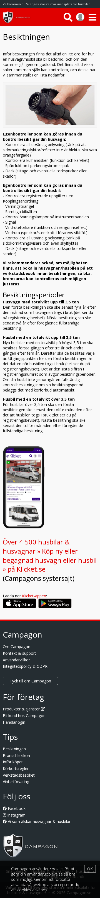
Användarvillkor (16, 659)
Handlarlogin (14, 722)
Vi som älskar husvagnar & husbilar (39, 821)
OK (90, 868)
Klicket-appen (34, 595)
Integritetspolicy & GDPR (25, 666)
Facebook (16, 808)
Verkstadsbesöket (19, 775)
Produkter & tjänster (22, 709)
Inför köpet (13, 761)
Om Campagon (16, 646)
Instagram (16, 815)
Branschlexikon (16, 755)
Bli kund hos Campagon (24, 715)
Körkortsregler (16, 768)
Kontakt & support (19, 653)
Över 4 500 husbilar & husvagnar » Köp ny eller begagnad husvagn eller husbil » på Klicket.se (50, 555)
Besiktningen (14, 748)
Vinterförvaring (16, 781)
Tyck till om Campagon (30, 681)
